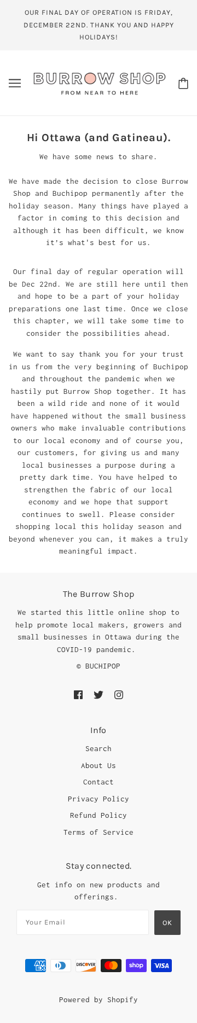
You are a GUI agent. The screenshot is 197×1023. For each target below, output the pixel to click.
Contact (98, 781)
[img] (78, 694)
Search (98, 748)
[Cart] (183, 83)
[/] (99, 82)
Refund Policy (98, 815)
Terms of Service (98, 832)
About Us (98, 765)
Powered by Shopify (98, 999)
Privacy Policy (98, 798)
